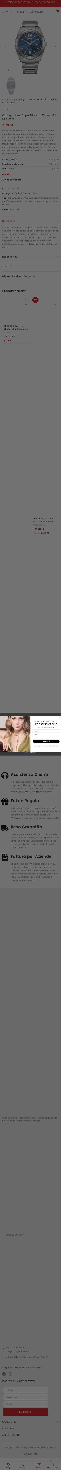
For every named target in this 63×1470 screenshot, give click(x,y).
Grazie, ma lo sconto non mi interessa (46, 746)
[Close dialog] (60, 718)
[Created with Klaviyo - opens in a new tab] (30, 753)
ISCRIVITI (46, 741)
